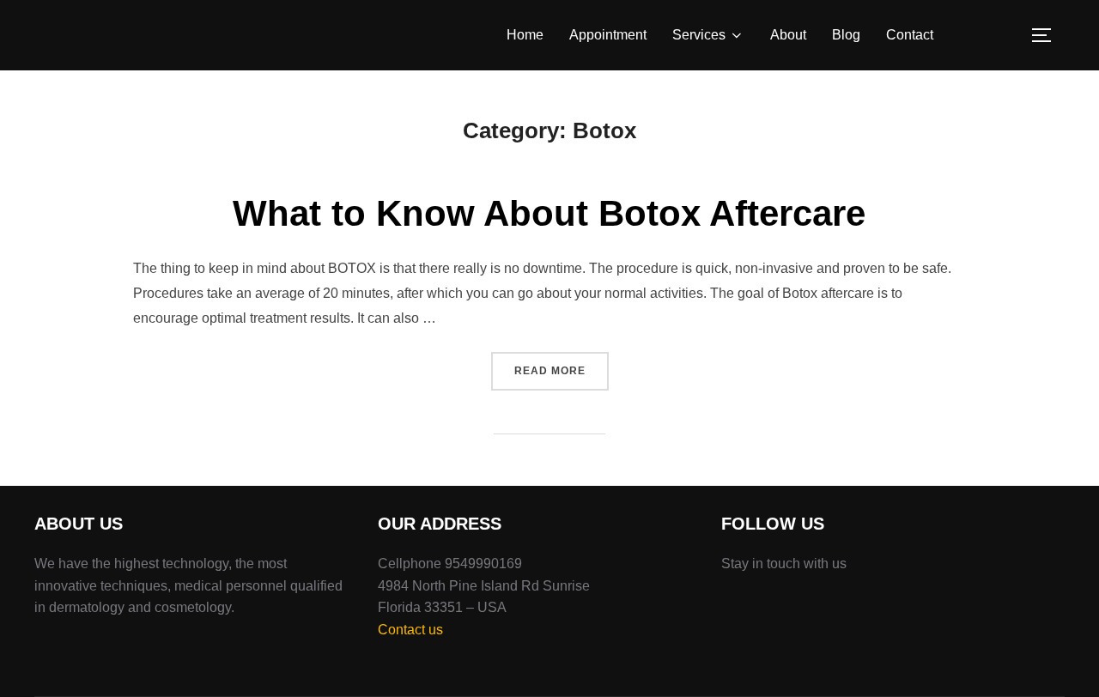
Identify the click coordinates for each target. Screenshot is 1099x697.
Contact (909, 34)
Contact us (410, 629)
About (788, 34)
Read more (561, 370)
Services (699, 34)
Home (525, 34)
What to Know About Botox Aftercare (549, 213)
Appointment (608, 34)
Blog (846, 34)
